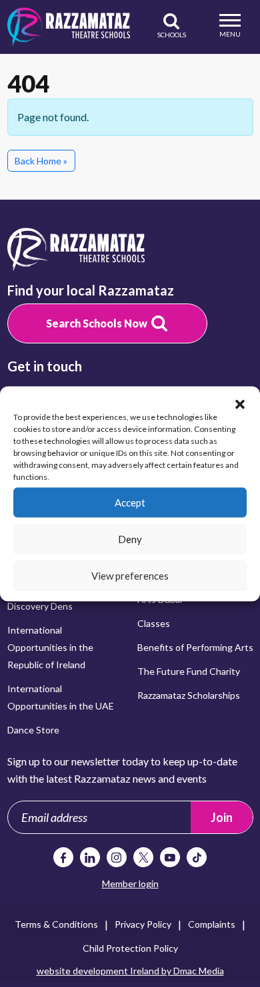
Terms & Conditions (56, 924)
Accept (130, 502)
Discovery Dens (40, 606)
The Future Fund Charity (188, 671)
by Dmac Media (130, 970)
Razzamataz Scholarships (188, 695)
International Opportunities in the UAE (60, 697)
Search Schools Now (96, 323)
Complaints (211, 924)
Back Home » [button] (41, 160)
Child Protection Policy (130, 948)
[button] (240, 402)
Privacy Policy (143, 924)
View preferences (130, 576)
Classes (153, 623)
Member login (130, 883)
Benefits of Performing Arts (195, 647)
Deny (130, 539)
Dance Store (33, 729)
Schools (171, 35)
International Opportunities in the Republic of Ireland (50, 647)
